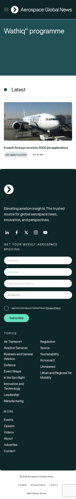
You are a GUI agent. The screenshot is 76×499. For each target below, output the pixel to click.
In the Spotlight (14, 377)
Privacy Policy (53, 308)
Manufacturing (14, 401)
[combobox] (38, 295)
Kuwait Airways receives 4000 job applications (36, 147)
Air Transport (13, 341)
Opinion (9, 426)
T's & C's (53, 485)
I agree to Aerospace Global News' (36, 308)
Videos (9, 432)
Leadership (11, 395)
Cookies (22, 485)
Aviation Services (16, 348)
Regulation (47, 341)
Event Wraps (12, 371)
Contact (9, 451)
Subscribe (16, 318)
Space (45, 348)
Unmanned (47, 366)
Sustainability (49, 354)
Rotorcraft (47, 360)
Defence (10, 365)
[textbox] (34, 295)
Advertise (10, 445)
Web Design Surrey (36, 493)
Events (8, 420)
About (8, 438)
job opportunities (16, 155)
